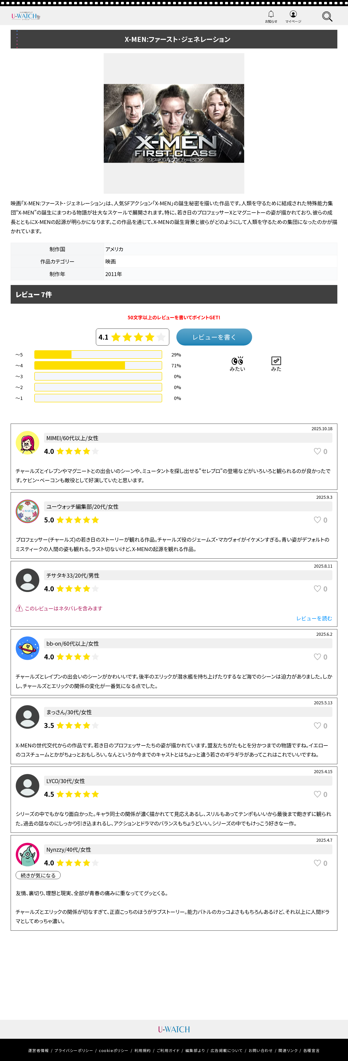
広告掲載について (227, 1050)
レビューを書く (214, 337)
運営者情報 (38, 1050)
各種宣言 (311, 1050)
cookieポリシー (114, 1050)
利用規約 (142, 1050)
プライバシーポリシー (73, 1050)
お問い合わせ (261, 1050)
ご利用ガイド (168, 1050)
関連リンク (288, 1050)
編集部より (195, 1050)
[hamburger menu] (327, 16)
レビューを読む (314, 618)
